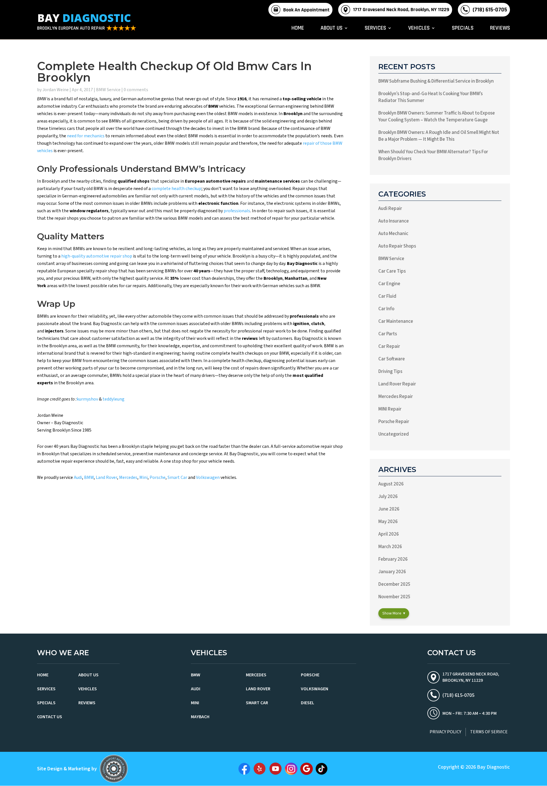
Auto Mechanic (393, 233)
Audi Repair (390, 208)
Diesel (307, 703)
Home (297, 29)
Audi (78, 477)
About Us (331, 29)
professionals (237, 211)
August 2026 (391, 484)
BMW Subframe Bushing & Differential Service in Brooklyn (436, 81)
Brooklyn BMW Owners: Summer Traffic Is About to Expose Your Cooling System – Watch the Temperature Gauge (436, 116)
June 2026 (388, 509)
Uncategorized (393, 434)
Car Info (386, 308)
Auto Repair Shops (397, 246)
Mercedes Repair (395, 396)
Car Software (391, 359)
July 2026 (388, 496)
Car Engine (389, 283)
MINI (195, 703)
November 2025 (394, 596)
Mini (143, 477)
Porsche (158, 477)
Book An (306, 10)
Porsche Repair (393, 421)
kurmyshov (87, 399)
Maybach (200, 717)
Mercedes (128, 477)
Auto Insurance (393, 221)
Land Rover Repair (397, 384)
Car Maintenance (395, 321)
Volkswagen (208, 477)
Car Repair (389, 346)
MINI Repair (389, 409)
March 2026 (390, 546)
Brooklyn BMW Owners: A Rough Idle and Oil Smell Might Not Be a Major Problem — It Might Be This (438, 136)
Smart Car (177, 477)
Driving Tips (390, 371)
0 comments (136, 90)
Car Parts (387, 333)
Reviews (500, 29)
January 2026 (392, 571)
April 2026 (388, 534)
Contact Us (49, 717)
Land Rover (106, 477)
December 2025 (394, 584)
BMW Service (108, 90)
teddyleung (113, 399)
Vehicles (419, 29)
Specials (462, 29)
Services (375, 29)
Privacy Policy (445, 732)
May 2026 (388, 521)
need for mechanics (86, 136)
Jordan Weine (55, 90)
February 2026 (393, 559)
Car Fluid (387, 296)
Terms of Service (489, 732)
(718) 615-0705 (490, 9)
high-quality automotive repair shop (96, 256)
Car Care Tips (392, 271)
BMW (89, 477)
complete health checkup (176, 188)
